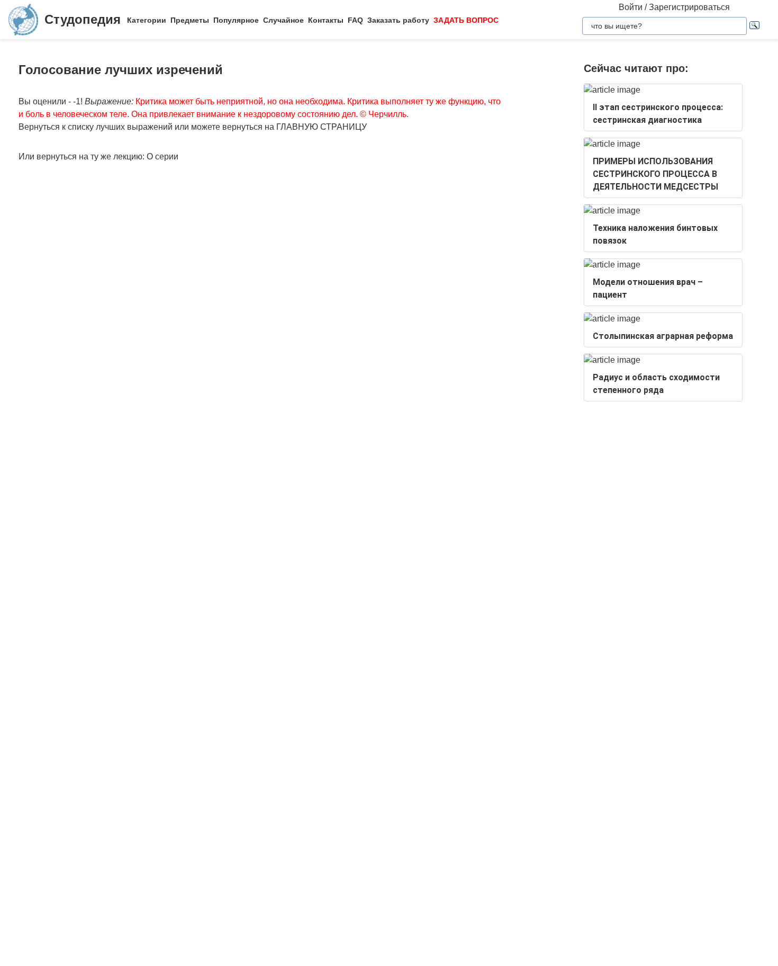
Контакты (325, 20)
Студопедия (82, 19)
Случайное (283, 20)
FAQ (355, 20)
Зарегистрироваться (689, 7)
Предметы (189, 20)
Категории (146, 20)
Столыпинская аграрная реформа (663, 336)
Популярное (236, 20)
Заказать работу (398, 20)
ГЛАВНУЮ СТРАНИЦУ (321, 126)
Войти (631, 7)
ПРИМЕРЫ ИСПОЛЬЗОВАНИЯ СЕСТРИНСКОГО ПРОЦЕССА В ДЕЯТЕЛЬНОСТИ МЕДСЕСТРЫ (655, 174)
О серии (162, 156)
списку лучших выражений (120, 126)
